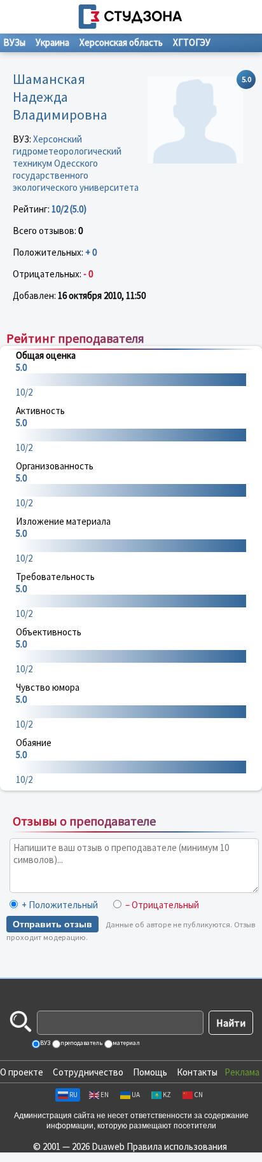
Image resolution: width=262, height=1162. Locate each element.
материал (125, 1043)
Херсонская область (121, 42)
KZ (167, 1094)
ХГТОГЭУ (191, 42)
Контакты (197, 1072)
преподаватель (80, 1043)
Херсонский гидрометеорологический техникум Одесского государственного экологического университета (76, 163)
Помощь (150, 1072)
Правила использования (177, 1146)
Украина (52, 42)
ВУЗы (14, 42)
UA (136, 1094)
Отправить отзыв (52, 924)
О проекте (21, 1072)
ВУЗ (44, 1043)
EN (104, 1094)
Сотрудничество (88, 1072)
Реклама (241, 1072)
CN (198, 1094)
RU (73, 1094)
